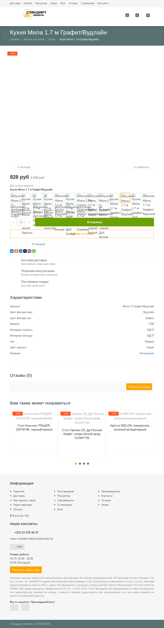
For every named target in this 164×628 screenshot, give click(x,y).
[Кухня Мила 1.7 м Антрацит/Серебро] (15, 198)
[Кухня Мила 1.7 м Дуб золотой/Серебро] (81, 209)
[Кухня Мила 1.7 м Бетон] (37, 198)
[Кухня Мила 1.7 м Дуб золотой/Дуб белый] (70, 209)
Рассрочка (41, 3)
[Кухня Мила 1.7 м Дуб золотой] (48, 209)
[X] (25, 251)
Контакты (103, 3)
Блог (63, 3)
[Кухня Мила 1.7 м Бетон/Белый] (48, 198)
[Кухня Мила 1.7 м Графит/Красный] (147, 198)
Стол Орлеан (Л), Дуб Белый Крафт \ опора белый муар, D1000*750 (82, 434)
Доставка (15, 3)
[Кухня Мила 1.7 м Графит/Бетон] (114, 198)
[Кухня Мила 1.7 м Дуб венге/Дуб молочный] (15, 209)
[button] (79, 108)
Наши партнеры (22, 504)
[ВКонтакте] (12, 251)
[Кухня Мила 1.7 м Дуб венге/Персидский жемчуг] (37, 209)
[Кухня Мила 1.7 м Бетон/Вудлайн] (59, 198)
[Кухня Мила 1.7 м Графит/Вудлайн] (125, 198)
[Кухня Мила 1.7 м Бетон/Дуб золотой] (70, 198)
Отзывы (73, 3)
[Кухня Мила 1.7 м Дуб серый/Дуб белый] (103, 209)
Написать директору (26, 569)
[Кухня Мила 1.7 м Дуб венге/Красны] (26, 209)
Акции (53, 3)
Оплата (28, 3)
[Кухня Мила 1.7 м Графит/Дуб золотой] (136, 198)
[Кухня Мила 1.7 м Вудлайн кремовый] (103, 198)
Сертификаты (65, 500)
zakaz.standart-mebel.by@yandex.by (31, 538)
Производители (110, 491)
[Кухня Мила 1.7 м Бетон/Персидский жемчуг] (81, 198)
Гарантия (18, 491)
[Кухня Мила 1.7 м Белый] (26, 198)
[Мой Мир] (20, 251)
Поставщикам (65, 491)
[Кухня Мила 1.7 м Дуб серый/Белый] (92, 209)
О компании (87, 3)
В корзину (94, 222)
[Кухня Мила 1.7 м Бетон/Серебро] (92, 198)
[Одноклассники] (16, 251)
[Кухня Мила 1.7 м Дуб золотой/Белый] (59, 209)
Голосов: (20, 515)
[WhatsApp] (34, 251)
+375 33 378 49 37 (26, 532)
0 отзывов (38, 244)
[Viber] (29, 251)
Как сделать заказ (24, 500)
